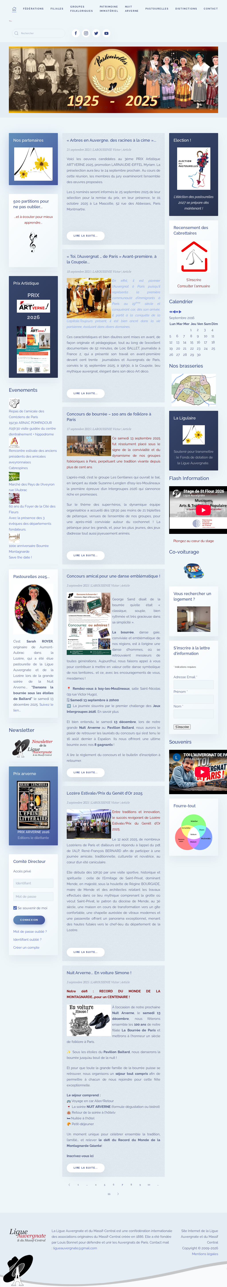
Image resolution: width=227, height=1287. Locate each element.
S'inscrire (193, 280)
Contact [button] (211, 8)
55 (109, 1193)
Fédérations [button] (33, 8)
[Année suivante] (177, 312)
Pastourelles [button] (157, 8)
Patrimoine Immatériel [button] (109, 8)
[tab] (80, 107)
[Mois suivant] (180, 312)
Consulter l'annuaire (193, 286)
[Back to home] (10, 21)
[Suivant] (118, 1193)
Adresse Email (185, 677)
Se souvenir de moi (32, 908)
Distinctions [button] (186, 8)
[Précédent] (69, 1184)
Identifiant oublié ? (27, 940)
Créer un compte (26, 948)
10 (149, 1184)
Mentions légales (205, 1254)
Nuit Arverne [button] (132, 8)
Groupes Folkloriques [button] (81, 8)
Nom (178, 706)
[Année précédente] (170, 312)
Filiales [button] (57, 8)
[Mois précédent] (173, 312)
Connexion (29, 920)
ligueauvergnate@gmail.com (75, 1248)
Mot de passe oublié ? (30, 932)
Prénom (181, 692)
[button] (14, 9)
